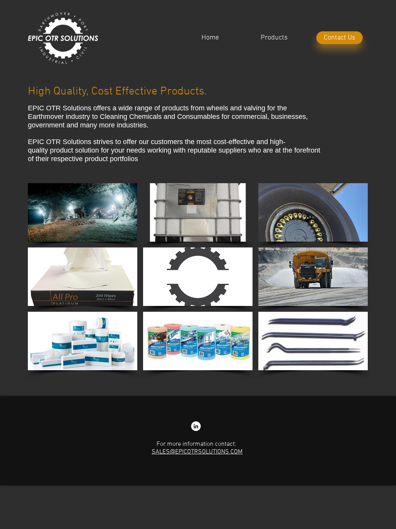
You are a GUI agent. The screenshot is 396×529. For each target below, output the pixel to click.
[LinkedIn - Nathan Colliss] (196, 426)
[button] (82, 212)
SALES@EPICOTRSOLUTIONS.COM (197, 452)
